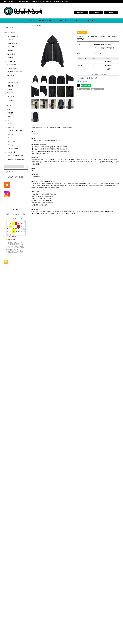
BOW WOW (11, 61)
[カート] (111, 13)
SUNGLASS (11, 145)
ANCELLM (10, 47)
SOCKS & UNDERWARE (15, 156)
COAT (9, 109)
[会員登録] (96, 13)
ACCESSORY (12, 141)
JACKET (10, 113)
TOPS (9, 116)
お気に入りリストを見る (15, 177)
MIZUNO (10, 86)
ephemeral (11, 75)
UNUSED (10, 100)
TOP (29, 20)
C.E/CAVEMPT (12, 64)
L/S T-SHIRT (11, 127)
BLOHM (10, 57)
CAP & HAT (11, 152)
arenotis (10, 50)
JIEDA (9, 79)
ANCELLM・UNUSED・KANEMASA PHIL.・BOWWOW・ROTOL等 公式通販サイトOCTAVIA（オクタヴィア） (37, 1)
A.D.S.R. (10, 40)
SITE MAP (91, 20)
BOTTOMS (10, 134)
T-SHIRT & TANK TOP (14, 131)
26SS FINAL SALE (13, 36)
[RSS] (6, 263)
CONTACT (77, 20)
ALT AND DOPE (12, 43)
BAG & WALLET (12, 148)
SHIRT (9, 124)
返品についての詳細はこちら (88, 78)
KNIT (9, 120)
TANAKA (10, 93)
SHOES (9, 138)
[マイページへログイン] (81, 13)
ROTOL (39, 25)
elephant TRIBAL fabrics (15, 72)
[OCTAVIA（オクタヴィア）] (23, 15)
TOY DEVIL (11, 97)
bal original (11, 54)
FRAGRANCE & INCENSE (16, 159)
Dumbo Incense (12, 68)
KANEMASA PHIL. (13, 82)
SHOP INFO (62, 20)
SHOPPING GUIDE (45, 20)
